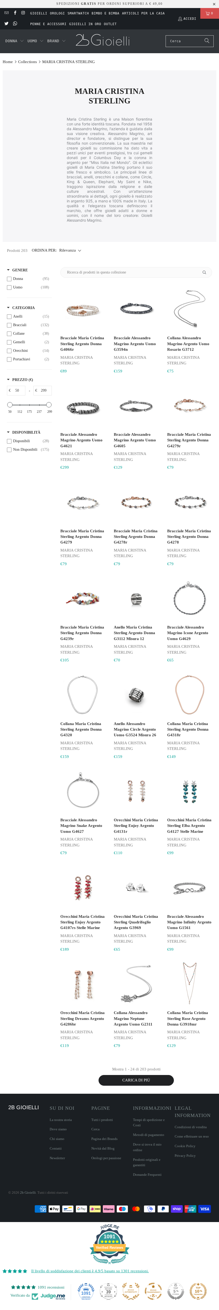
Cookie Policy (185, 1146)
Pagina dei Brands (104, 1139)
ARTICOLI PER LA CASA (143, 13)
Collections (27, 62)
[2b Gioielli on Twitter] (6, 24)
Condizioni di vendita (191, 1127)
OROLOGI (57, 13)
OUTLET (110, 24)
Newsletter (57, 1158)
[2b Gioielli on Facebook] (14, 13)
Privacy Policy (185, 1156)
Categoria (23, 308)
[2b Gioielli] (103, 41)
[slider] (10, 404)
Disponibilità (26, 432)
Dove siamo (58, 1129)
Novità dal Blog (103, 1148)
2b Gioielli (28, 1192)
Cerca (95, 1129)
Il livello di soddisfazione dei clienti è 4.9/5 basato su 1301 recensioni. (90, 1271)
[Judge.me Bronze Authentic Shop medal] (130, 1291)
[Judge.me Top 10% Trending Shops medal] (198, 1291)
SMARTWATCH (78, 13)
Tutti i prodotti (102, 1120)
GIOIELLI (38, 13)
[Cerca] (207, 41)
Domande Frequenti (147, 1175)
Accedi (189, 19)
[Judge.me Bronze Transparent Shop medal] (153, 1291)
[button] (14, 41)
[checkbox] (28, 279)
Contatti (56, 1148)
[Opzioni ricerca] (206, 272)
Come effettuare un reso (192, 1136)
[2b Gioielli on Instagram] (23, 13)
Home (8, 62)
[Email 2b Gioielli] (6, 13)
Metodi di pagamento (148, 1135)
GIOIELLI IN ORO (85, 24)
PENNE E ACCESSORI (48, 24)
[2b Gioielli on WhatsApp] (14, 24)
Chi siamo (57, 1139)
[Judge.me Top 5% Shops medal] (175, 1291)
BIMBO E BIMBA (105, 13)
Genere (20, 270)
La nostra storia (61, 1120)
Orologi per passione (106, 1158)
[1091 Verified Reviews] (109, 1265)
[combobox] (190, 41)
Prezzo (22, 380)
